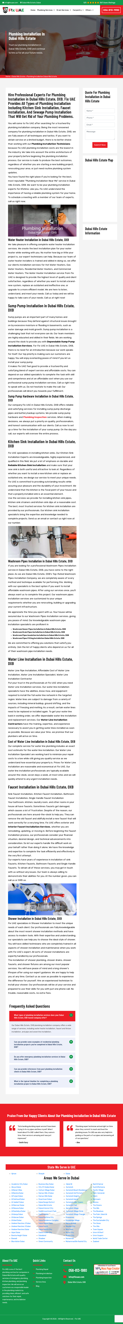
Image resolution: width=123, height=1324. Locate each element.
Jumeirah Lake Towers (74, 1202)
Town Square (98, 1229)
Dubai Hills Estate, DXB (77, 1282)
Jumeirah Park (71, 1205)
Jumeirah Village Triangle (75, 1214)
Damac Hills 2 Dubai (46, 1193)
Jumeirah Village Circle (74, 1211)
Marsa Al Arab (71, 1223)
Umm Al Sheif (98, 1232)
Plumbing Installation (44, 1274)
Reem (95, 1196)
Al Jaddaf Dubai (17, 1202)
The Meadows (98, 1211)
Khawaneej (70, 1217)
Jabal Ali (69, 1184)
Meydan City (70, 1226)
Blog (37, 1286)
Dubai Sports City (45, 1229)
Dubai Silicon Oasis (46, 1223)
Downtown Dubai (45, 1199)
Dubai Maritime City (46, 1217)
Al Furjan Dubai (17, 1196)
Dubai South (43, 1226)
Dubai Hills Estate (18, 76)
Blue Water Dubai (18, 1241)
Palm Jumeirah (99, 1193)
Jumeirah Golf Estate (74, 1193)
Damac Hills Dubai (45, 1196)
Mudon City (70, 1235)
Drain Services (63, 10)
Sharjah (41, 1174)
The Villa (96, 1226)
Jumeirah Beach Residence (76, 1190)
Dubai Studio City (45, 1232)
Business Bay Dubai (46, 1184)
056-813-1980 (111, 10)
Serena (95, 1202)
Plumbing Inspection (44, 1278)
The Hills (96, 1208)
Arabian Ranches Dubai (20, 1229)
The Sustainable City (101, 1220)
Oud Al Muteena (99, 1187)
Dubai (68, 1174)
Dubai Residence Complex (48, 1220)
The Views (97, 1223)
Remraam (97, 1199)
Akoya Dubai (16, 1187)
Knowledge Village (73, 1220)
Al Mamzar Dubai (17, 1205)
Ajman (13, 1174)
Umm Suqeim (98, 1235)
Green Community (46, 1241)
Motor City (70, 1232)
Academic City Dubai (19, 1184)
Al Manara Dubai (17, 1208)
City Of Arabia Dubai (46, 1187)
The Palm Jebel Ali (100, 1214)
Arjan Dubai (15, 1232)
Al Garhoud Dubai (18, 1199)
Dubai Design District (47, 1202)
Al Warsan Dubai (17, 1217)
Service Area (41, 1282)
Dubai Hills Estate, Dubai (31, 3)
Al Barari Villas (16, 1190)
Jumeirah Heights (73, 1196)
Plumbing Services (45, 10)
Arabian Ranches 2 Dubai (21, 1223)
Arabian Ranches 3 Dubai (21, 1226)
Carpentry (77, 10)
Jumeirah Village (72, 1208)
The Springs (97, 1217)
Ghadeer (42, 1238)
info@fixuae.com (11, 3)
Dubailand (42, 1235)
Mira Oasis (69, 1229)
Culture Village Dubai (46, 1190)
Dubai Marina (43, 1214)
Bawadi (14, 1238)
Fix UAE (78, 1319)
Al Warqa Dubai (17, 1214)
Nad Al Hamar (98, 1184)
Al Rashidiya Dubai (18, 1211)
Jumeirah (69, 1187)
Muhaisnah (70, 1238)
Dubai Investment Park (47, 1211)
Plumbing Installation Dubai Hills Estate (42, 76)
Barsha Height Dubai (19, 1235)
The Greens (97, 1205)
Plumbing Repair (42, 1269)
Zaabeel (96, 1241)
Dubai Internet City (46, 1208)
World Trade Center (100, 1238)
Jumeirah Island (72, 1199)
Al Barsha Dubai (17, 1193)
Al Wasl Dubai (16, 1220)
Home (33, 10)
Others (88, 10)
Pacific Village (98, 1190)
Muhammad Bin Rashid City (76, 1241)
